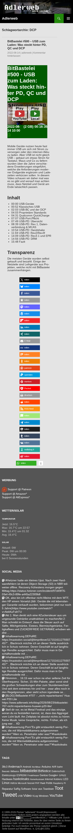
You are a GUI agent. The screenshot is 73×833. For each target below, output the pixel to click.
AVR (54, 766)
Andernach (15, 766)
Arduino (46, 766)
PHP (37, 783)
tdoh (40, 789)
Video (27, 795)
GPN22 (62, 775)
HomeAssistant (37, 779)
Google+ (53, 775)
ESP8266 (22, 775)
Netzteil (30, 783)
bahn (60, 766)
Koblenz (58, 779)
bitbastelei (28, 771)
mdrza (13, 783)
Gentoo (44, 775)
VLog (35, 796)
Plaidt (42, 783)
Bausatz (6, 771)
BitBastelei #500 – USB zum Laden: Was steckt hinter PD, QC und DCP (27, 45)
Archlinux (36, 767)
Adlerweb (10, 18)
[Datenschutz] (9, 815)
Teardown (48, 788)
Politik (49, 783)
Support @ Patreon (19, 489)
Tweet (9, 794)
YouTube (56, 795)
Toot (59, 788)
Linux (6, 782)
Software (26, 788)
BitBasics (15, 771)
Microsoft (22, 783)
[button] (29, 279)
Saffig (17, 789)
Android (27, 767)
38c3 (4, 766)
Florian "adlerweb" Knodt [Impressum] (36, 812)
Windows (43, 796)
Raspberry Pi (59, 783)
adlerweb (27, 52)
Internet (49, 779)
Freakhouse (33, 775)
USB (20, 796)
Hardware (7, 779)
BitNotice (44, 771)
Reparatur (7, 788)
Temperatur (8, 519)
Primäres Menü (68, 18)
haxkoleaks (21, 779)
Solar (5, 542)
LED (65, 779)
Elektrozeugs (9, 775)
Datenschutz (58, 771)
